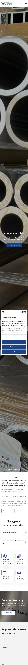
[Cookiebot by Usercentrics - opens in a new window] (20, 312)
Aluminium (10, 469)
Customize (13, 346)
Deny (14, 351)
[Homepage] (6, 3)
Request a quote (8, 510)
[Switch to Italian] (21, 3)
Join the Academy (8, 612)
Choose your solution (14, 245)
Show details (20, 337)
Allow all (14, 341)
